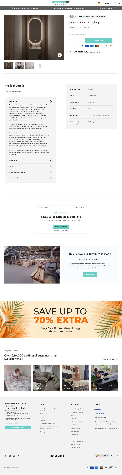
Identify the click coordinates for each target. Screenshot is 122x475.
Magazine (74, 438)
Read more (90, 274)
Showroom (74, 418)
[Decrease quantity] (71, 40)
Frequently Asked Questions (13, 91)
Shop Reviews (75, 431)
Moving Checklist (76, 428)
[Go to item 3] (29, 65)
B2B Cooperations (76, 444)
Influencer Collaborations (78, 441)
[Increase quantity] (81, 40)
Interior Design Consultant (78, 409)
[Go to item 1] (8, 65)
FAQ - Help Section (76, 422)
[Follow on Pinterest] (14, 456)
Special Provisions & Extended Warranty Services (49, 427)
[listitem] (17, 406)
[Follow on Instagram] (10, 456)
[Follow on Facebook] (5, 456)
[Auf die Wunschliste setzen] (115, 40)
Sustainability (74, 434)
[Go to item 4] (39, 66)
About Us (73, 415)
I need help (97, 409)
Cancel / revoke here (46, 432)
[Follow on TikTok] (18, 456)
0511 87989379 (100, 413)
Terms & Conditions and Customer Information (50, 409)
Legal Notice (43, 420)
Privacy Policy (44, 417)
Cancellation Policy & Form (47, 423)
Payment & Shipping (77, 412)
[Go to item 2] (19, 65)
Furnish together (75, 425)
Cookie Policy (44, 414)
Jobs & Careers (75, 447)
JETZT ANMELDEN (17, 427)
